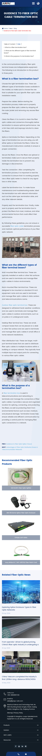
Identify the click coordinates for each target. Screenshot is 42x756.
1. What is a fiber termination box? (15, 47)
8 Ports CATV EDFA (21, 537)
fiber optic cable (17, 226)
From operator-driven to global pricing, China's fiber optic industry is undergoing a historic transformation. (20, 643)
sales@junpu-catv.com (15, 701)
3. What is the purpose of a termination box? (19, 56)
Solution (6, 730)
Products (6, 725)
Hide (18, 44)
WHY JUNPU (7, 735)
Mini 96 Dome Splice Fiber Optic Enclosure (21, 513)
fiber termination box (12, 393)
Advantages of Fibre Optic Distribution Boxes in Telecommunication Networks (20, 448)
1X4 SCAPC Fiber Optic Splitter (21, 488)
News (10, 28)
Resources (7, 740)
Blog (15, 28)
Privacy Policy (18, 713)
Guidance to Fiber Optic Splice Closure (19, 444)
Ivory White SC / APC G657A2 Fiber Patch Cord (21, 562)
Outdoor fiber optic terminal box (14, 305)
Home (6, 28)
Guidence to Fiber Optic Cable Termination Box (17, 31)
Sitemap (10, 713)
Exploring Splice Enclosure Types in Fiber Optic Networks (19, 608)
